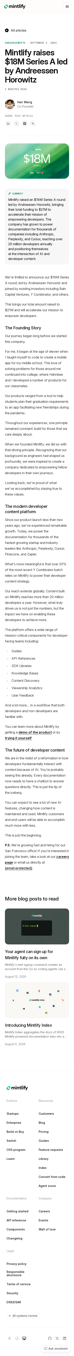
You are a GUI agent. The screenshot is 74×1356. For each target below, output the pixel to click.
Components (16, 1229)
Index (42, 1167)
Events (43, 1220)
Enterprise (14, 1122)
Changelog (14, 1238)
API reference (16, 1220)
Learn (11, 1158)
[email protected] (18, 868)
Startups (13, 1113)
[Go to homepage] (14, 6)
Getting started (17, 1211)
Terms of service (19, 1284)
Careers (44, 1211)
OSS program (16, 1149)
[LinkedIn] (64, 1338)
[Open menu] (67, 6)
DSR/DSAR (14, 1302)
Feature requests (51, 1149)
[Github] (50, 1338)
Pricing (44, 1131)
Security (12, 1293)
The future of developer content (35, 750)
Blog (42, 1122)
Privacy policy (17, 1264)
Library (44, 1158)
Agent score (47, 1186)
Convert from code (52, 1177)
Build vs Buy (15, 1131)
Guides (44, 1140)
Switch (11, 1140)
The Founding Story (23, 327)
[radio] (9, 1338)
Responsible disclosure (15, 1273)
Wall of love (47, 1229)
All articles (18, 30)
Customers (46, 1113)
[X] (57, 1338)
